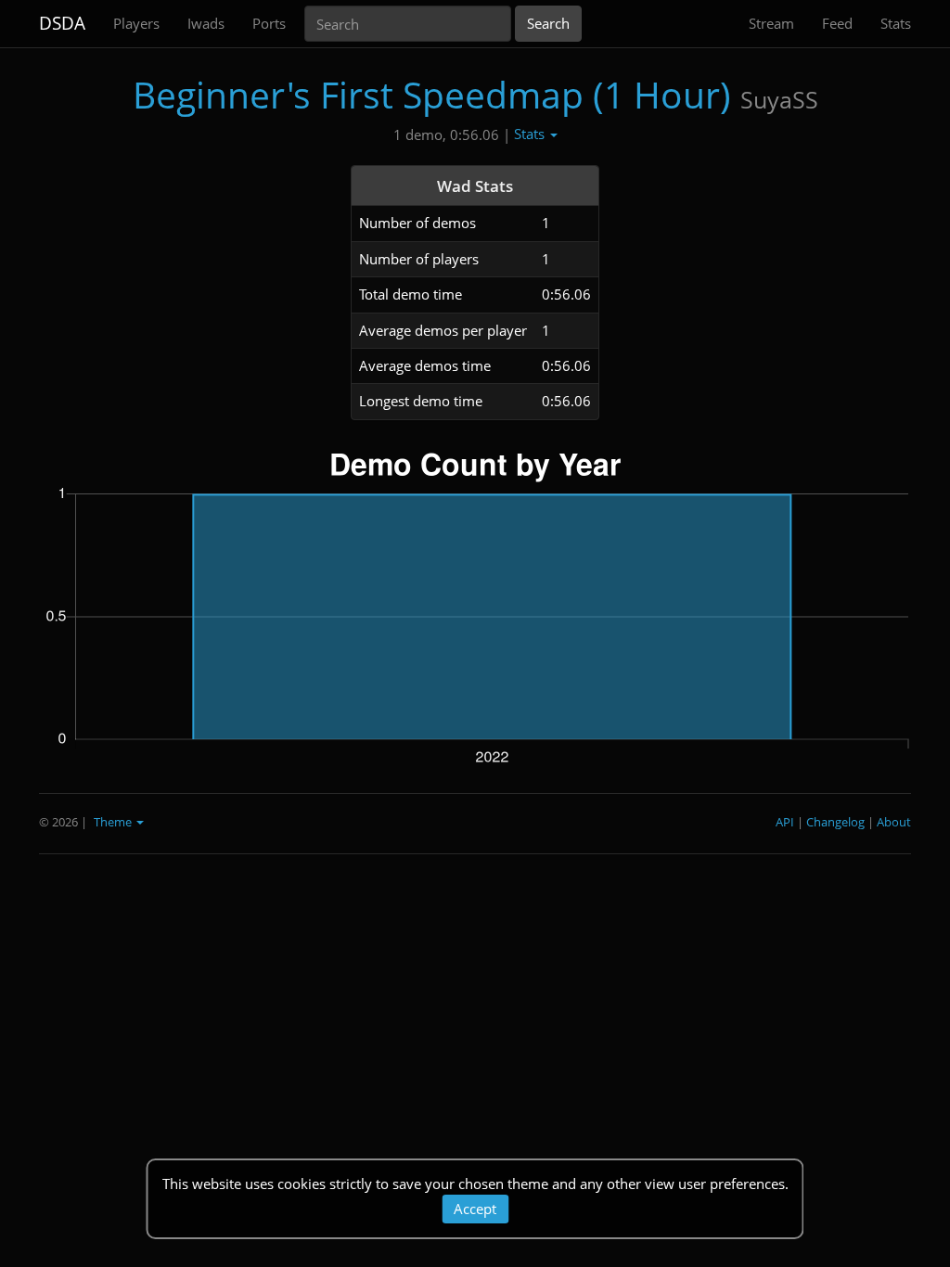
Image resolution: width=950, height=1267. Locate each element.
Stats (895, 23)
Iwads (206, 23)
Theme (114, 821)
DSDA (62, 23)
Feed (837, 23)
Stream (771, 23)
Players (136, 23)
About (894, 821)
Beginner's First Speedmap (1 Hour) (432, 94)
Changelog (835, 821)
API (785, 821)
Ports (269, 23)
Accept (475, 1208)
